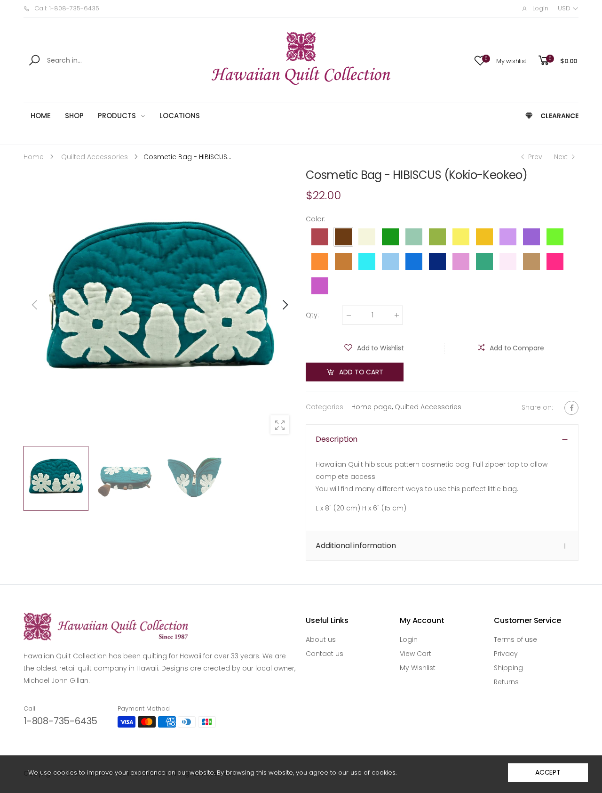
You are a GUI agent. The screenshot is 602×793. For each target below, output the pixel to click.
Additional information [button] (356, 546)
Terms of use (515, 639)
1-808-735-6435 (60, 721)
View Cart (415, 653)
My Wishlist (418, 667)
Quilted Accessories (428, 407)
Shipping (508, 667)
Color (315, 219)
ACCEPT (548, 772)
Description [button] (336, 439)
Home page (371, 407)
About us (321, 639)
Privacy (506, 653)
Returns (506, 682)
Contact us (324, 653)
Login (409, 639)
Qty (312, 315)
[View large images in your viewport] (279, 424)
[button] (284, 304)
